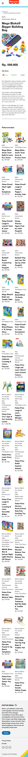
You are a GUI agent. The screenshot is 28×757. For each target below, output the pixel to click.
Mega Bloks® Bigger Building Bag (12, 13)
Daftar (6, 733)
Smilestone (5, 11)
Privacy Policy (6, 740)
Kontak (4, 743)
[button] (12, 60)
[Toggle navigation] (2, 3)
